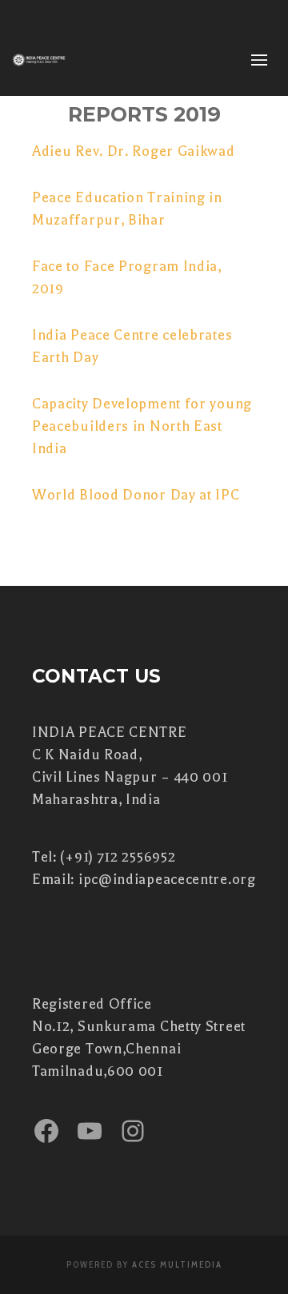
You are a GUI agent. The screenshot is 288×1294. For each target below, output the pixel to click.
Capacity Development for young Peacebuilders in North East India (142, 426)
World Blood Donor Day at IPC (136, 495)
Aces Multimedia (177, 1264)
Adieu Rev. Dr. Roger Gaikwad (133, 151)
